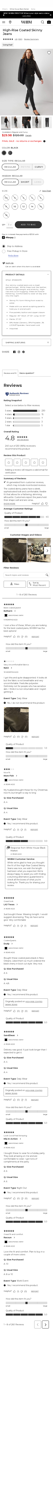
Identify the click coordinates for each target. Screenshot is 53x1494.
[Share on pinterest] (23, 352)
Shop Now (23, 16)
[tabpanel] (26, 853)
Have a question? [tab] (27, 373)
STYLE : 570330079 (14, 280)
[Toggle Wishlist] (49, 53)
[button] (48, 21)
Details (28, 135)
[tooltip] (44, 141)
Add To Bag (28, 225)
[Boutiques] (10, 22)
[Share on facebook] (14, 352)
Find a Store (13, 256)
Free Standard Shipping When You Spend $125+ (26, 13)
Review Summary (31, 39)
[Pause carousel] (50, 15)
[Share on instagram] (19, 352)
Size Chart (46, 191)
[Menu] (3, 22)
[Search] (42, 22)
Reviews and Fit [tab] (10, 373)
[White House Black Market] (26, 22)
